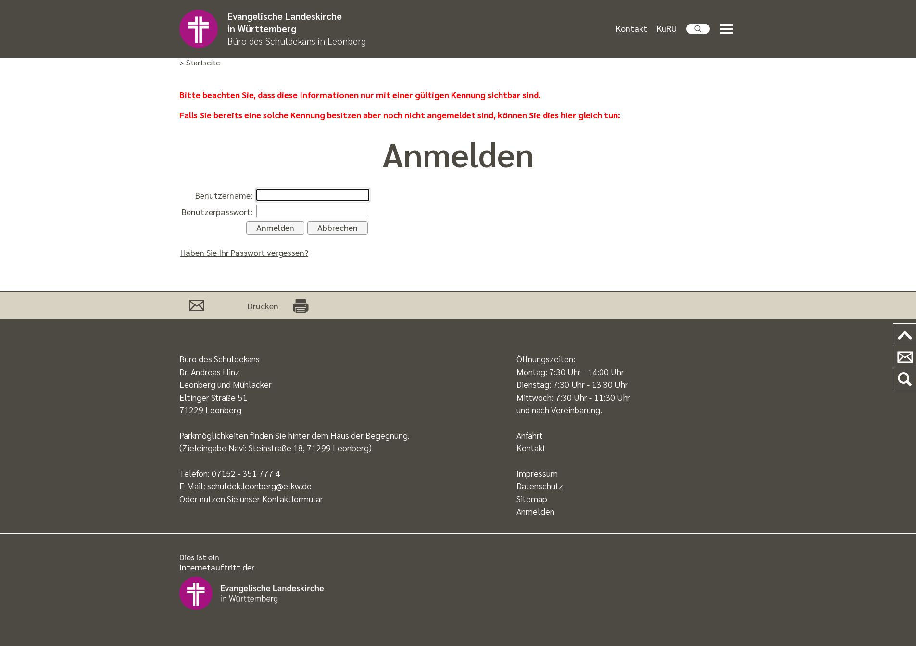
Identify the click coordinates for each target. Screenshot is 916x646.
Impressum (537, 473)
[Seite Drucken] (300, 305)
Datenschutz (539, 485)
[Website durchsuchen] (698, 29)
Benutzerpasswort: (217, 211)
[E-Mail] (196, 305)
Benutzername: (223, 195)
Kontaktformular (292, 498)
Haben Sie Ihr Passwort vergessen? (244, 252)
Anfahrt (529, 435)
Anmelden (535, 511)
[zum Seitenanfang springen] (904, 335)
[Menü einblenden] (728, 29)
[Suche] (904, 379)
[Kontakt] (904, 357)
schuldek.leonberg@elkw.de (259, 485)
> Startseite (199, 62)
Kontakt (631, 28)
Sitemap (531, 498)
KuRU (667, 28)
